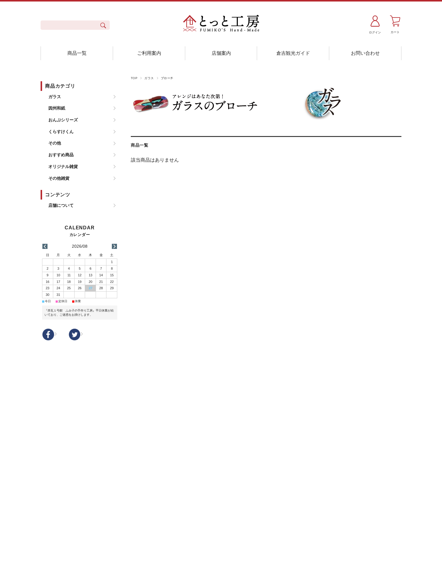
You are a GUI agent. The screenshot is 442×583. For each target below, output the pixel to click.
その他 (54, 143)
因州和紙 (56, 108)
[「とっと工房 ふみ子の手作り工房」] (221, 24)
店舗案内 (221, 53)
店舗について (61, 205)
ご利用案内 (149, 53)
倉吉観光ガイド (293, 53)
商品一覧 (77, 53)
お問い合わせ (365, 53)
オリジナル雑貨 (63, 166)
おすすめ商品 (61, 154)
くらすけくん (61, 131)
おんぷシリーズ (63, 119)
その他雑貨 (58, 178)
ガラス (149, 78)
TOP (134, 78)
